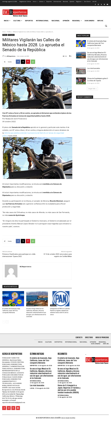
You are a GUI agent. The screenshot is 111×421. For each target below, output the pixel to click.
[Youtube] (107, 4)
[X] (101, 4)
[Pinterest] (28, 62)
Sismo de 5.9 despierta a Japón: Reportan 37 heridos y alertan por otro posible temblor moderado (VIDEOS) (69, 389)
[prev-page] (3, 321)
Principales (11, 35)
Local (32, 388)
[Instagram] (98, 4)
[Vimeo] (104, 4)
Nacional (53, 305)
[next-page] (7, 321)
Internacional (30, 305)
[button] (106, 25)
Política (9, 32)
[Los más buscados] (81, 70)
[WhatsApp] (33, 62)
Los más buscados (93, 68)
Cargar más (91, 89)
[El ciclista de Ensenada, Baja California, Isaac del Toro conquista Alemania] (13, 298)
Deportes (5, 305)
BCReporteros (11, 56)
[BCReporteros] (3, 56)
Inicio (4, 32)
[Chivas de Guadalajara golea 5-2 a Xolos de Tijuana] (81, 80)
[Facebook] (95, 4)
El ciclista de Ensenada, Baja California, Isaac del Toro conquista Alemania (11, 310)
